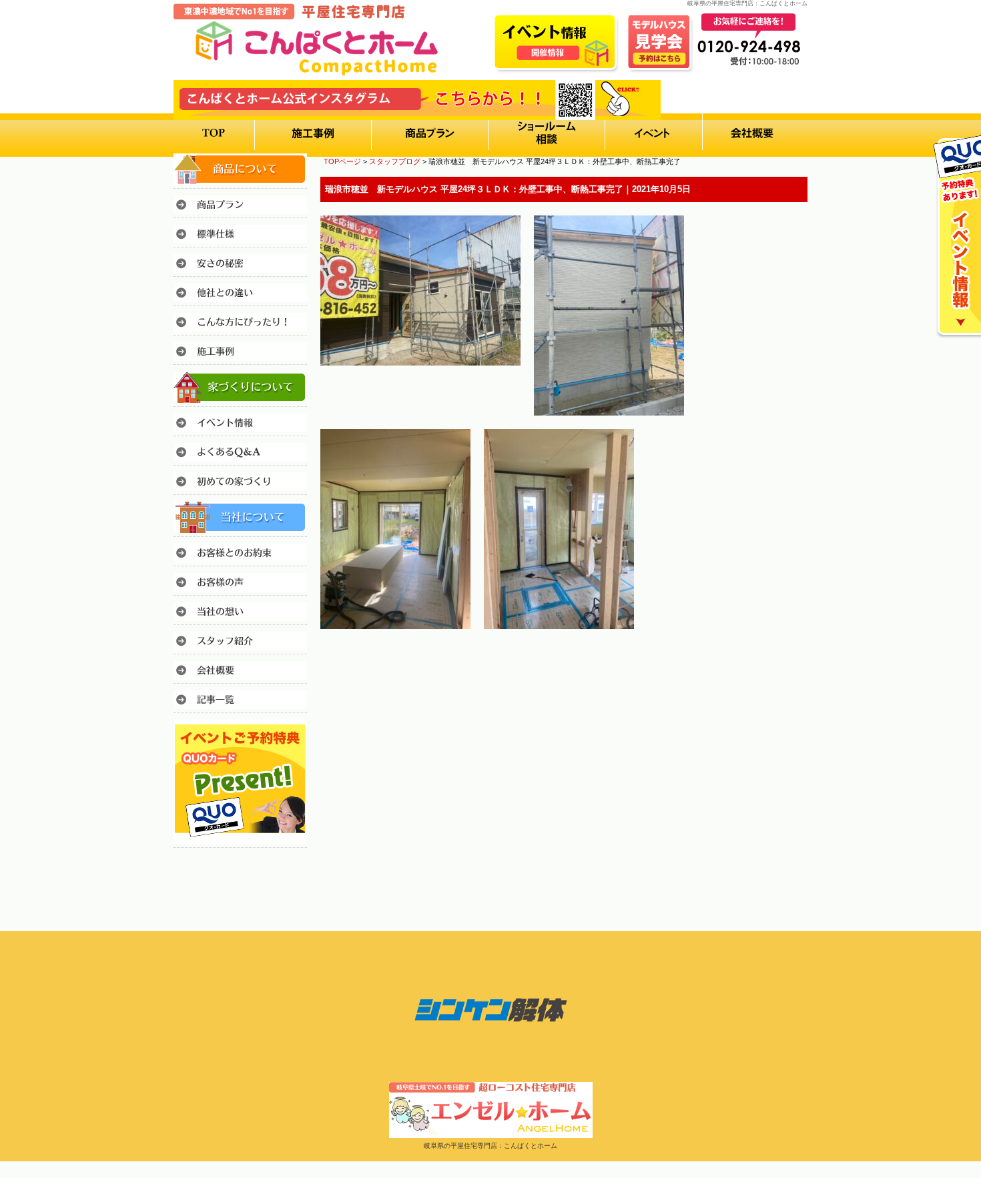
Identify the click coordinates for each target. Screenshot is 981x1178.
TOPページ (342, 161)
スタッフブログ (394, 161)
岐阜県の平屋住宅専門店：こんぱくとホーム (490, 1145)
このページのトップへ (773, 666)
